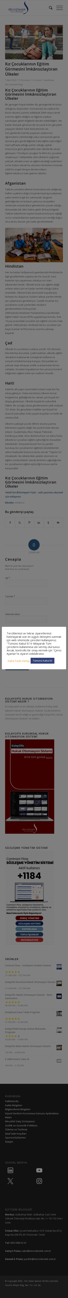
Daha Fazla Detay (19, 660)
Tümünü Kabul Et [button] (42, 660)
